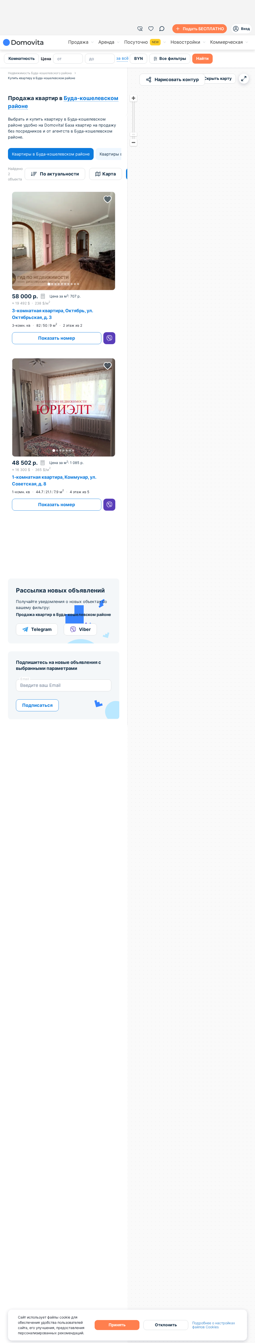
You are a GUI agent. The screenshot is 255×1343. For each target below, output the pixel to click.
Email (24, 679)
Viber (85, 629)
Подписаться (37, 705)
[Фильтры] (139, 28)
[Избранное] (150, 28)
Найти (202, 58)
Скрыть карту (218, 78)
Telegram (41, 629)
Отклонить (166, 1324)
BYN (138, 58)
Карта (109, 173)
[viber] (109, 338)
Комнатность (21, 58)
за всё (122, 58)
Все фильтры (172, 58)
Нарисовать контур (177, 79)
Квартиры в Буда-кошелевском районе (51, 153)
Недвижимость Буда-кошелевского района (40, 73)
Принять (117, 1324)
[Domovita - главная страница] (23, 42)
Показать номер (56, 338)
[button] (63, 241)
